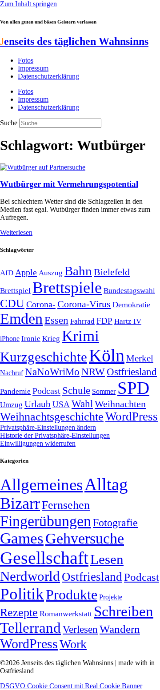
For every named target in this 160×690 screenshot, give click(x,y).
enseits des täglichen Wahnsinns (74, 41)
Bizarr (20, 503)
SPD (133, 387)
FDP (104, 320)
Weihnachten (120, 403)
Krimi (80, 336)
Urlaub (37, 404)
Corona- (41, 304)
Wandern (120, 629)
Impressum (33, 68)
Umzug (11, 405)
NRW (93, 371)
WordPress (131, 416)
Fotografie (115, 522)
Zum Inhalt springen (28, 4)
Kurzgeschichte (43, 357)
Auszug (51, 272)
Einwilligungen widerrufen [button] (38, 443)
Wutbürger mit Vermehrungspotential (69, 184)
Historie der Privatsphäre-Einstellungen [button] (55, 435)
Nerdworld (30, 576)
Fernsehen (66, 505)
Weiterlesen (16, 232)
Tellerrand (30, 628)
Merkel (139, 358)
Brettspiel (15, 290)
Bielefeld (112, 272)
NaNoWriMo (52, 371)
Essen (56, 320)
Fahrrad (82, 321)
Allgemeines (41, 485)
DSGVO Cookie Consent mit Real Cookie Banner (71, 686)
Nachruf (11, 373)
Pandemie (15, 391)
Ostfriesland (132, 371)
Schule (76, 390)
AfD (6, 273)
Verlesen (80, 629)
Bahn (78, 271)
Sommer (104, 391)
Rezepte (19, 612)
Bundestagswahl (129, 290)
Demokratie (131, 304)
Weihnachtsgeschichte (52, 416)
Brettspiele (67, 288)
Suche (8, 123)
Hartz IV (127, 321)
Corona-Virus (84, 303)
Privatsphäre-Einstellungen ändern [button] (48, 427)
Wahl (82, 403)
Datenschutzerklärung (48, 76)
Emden (21, 318)
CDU (12, 303)
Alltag (106, 484)
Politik (22, 594)
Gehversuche (84, 538)
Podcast (46, 391)
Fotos (25, 60)
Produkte (71, 595)
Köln (106, 355)
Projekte (110, 597)
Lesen (107, 559)
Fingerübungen (45, 521)
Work (73, 644)
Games (22, 538)
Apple (26, 272)
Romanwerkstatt (66, 613)
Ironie (30, 338)
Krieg (51, 338)
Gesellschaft (44, 558)
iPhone (10, 339)
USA (61, 404)
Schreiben (123, 611)
